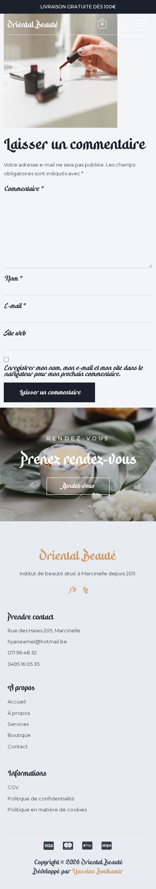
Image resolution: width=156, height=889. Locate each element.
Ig (84, 589)
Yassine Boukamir (97, 871)
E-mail (14, 306)
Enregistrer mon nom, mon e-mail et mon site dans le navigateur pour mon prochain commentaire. (73, 371)
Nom (13, 278)
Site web (14, 333)
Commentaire (23, 189)
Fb (72, 589)
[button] (139, 23)
